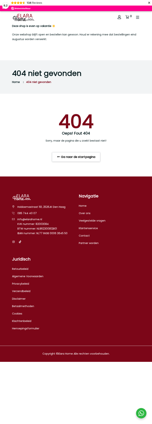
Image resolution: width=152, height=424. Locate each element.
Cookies (17, 313)
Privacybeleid (20, 284)
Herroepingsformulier (25, 328)
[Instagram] (13, 242)
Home (16, 82)
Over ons (84, 213)
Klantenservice (88, 228)
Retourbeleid (20, 269)
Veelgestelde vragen (92, 220)
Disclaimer (19, 299)
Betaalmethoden (23, 306)
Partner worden (89, 243)
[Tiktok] (20, 242)
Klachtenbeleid (21, 321)
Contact (84, 236)
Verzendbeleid (21, 291)
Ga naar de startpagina (77, 157)
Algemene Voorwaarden (27, 276)
